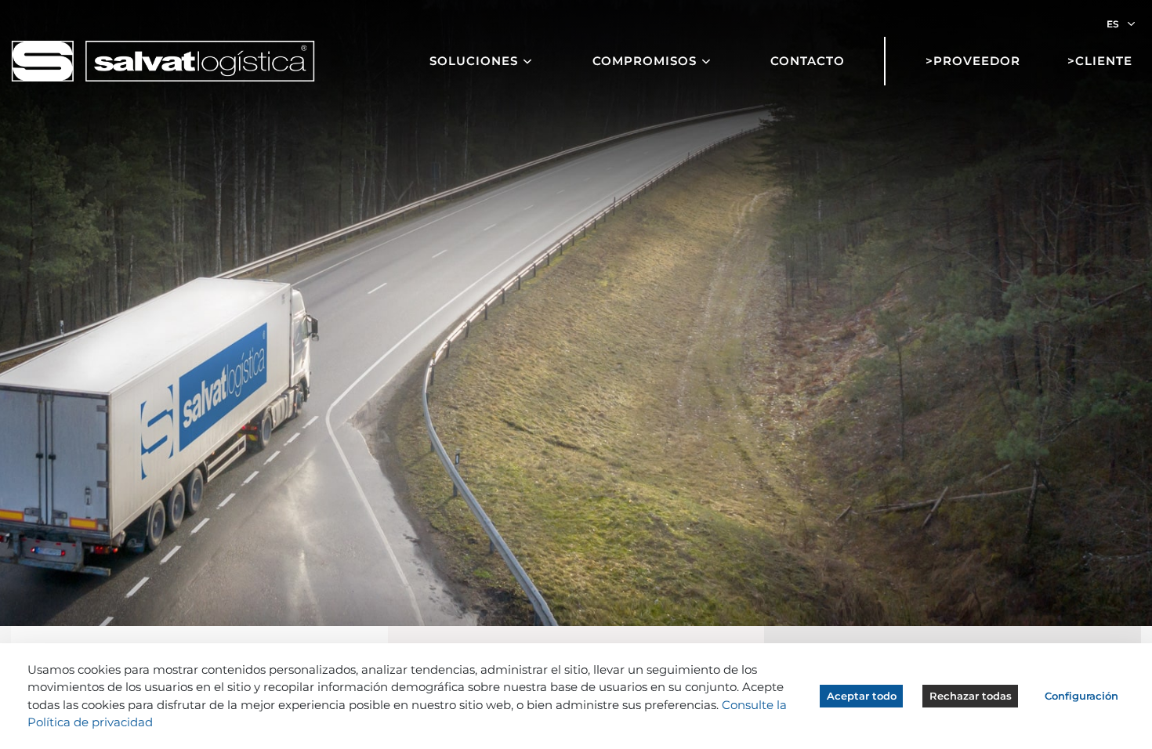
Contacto (807, 60)
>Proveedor (973, 60)
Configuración (1081, 695)
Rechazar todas (970, 695)
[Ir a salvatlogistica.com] (163, 59)
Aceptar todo (862, 695)
